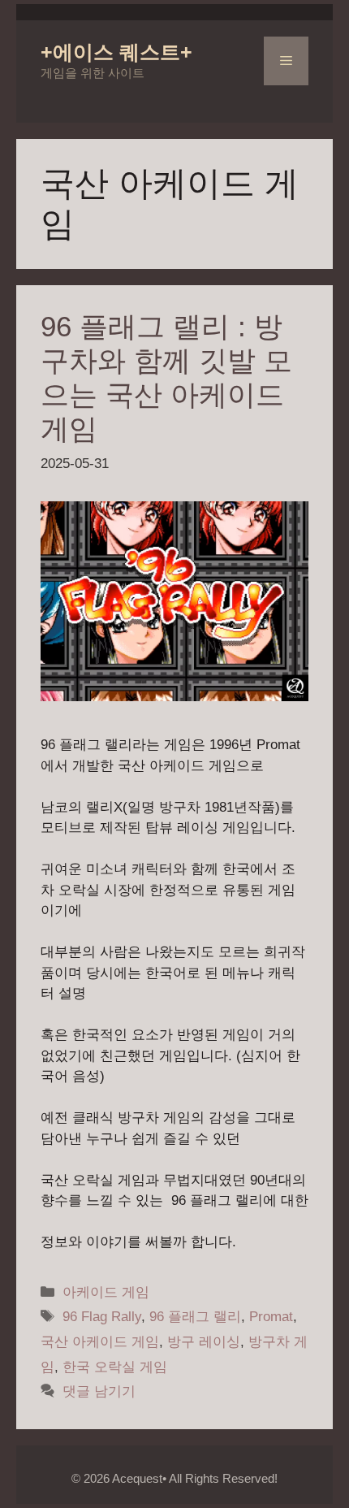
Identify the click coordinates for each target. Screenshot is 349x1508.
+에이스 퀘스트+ (116, 52)
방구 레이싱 (203, 1342)
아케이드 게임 (105, 1292)
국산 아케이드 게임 (100, 1342)
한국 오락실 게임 (114, 1367)
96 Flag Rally (101, 1316)
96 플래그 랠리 (195, 1316)
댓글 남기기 (99, 1391)
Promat (271, 1316)
